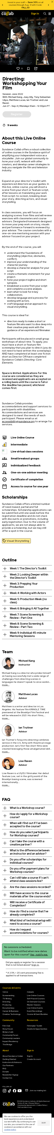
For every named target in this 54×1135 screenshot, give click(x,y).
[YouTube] (20, 1091)
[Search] (44, 13)
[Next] (48, 5)
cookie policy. (10, 1129)
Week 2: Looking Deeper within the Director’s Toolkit (29, 576)
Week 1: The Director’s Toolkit (28, 568)
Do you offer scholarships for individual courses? (28, 861)
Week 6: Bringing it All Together (29, 608)
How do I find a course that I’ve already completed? (29, 913)
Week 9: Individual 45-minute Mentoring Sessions (28, 634)
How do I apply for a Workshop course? (29, 815)
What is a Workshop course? (27, 808)
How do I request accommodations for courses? (29, 931)
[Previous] (2, 5)
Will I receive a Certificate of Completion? (27, 903)
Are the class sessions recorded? (30, 887)
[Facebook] (15, 1091)
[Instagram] (5, 1091)
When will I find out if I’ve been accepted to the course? (28, 824)
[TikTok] (10, 1091)
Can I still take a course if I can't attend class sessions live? (29, 879)
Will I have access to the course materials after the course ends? (30, 894)
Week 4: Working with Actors (28, 593)
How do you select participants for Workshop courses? (29, 833)
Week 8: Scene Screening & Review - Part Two (27, 625)
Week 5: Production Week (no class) (28, 600)
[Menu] (49, 13)
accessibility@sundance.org (18, 421)
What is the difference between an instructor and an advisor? (30, 852)
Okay (43, 1123)
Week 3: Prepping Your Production (24, 585)
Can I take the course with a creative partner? (27, 842)
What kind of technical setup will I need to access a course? (30, 922)
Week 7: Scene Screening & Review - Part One (27, 616)
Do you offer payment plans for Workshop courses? (29, 870)
